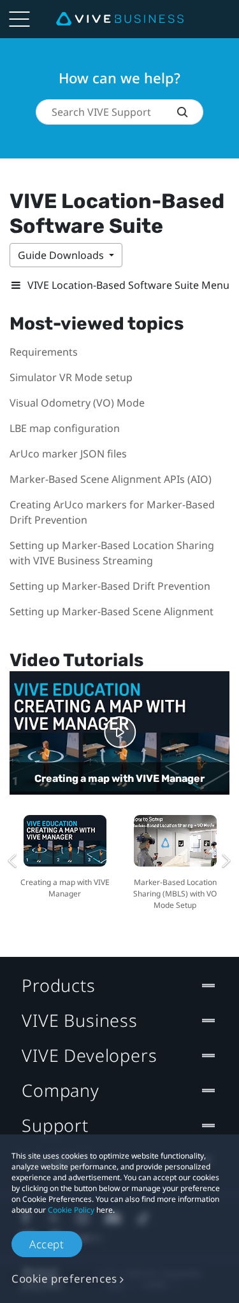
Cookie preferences (64, 1278)
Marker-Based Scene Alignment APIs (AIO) (111, 479)
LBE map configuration (65, 428)
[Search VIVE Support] (190, 112)
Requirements (44, 352)
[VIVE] (120, 19)
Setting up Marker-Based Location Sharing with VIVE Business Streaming (112, 553)
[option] (65, 855)
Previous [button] (12, 860)
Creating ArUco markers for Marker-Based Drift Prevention (112, 512)
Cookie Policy (71, 1209)
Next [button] (226, 860)
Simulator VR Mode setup (71, 377)
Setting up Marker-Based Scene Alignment (112, 611)
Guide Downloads (62, 255)
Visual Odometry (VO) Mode (77, 403)
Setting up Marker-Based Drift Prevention (110, 586)
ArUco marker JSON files (68, 454)
